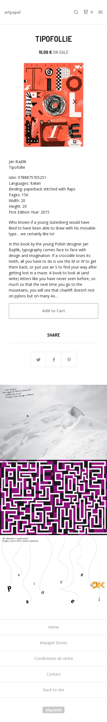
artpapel (12, 12)
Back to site (53, 689)
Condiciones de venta (54, 658)
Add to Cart (53, 310)
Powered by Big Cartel (53, 710)
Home (53, 627)
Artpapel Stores (53, 642)
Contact (54, 674)
